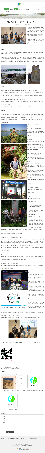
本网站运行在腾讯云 (26, 449)
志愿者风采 (27, 9)
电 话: (4, 420)
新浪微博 (31, 438)
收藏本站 (42, 0)
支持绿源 (32, 9)
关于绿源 (6, 9)
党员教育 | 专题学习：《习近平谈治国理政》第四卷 (12, 368)
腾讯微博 (33, 438)
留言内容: (3, 422)
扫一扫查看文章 (6, 359)
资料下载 (37, 9)
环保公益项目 (21, 9)
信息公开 (16, 9)
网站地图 (22, 438)
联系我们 (8, 11)
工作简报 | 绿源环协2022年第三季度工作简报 (11, 367)
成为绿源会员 (12, 438)
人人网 (37, 438)
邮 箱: (4, 418)
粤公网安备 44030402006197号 (23, 448)
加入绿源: (39, 0)
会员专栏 (3, 11)
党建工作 (11, 9)
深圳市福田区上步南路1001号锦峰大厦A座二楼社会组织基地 (23, 445)
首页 (2, 9)
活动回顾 (28, 24)
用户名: (4, 416)
